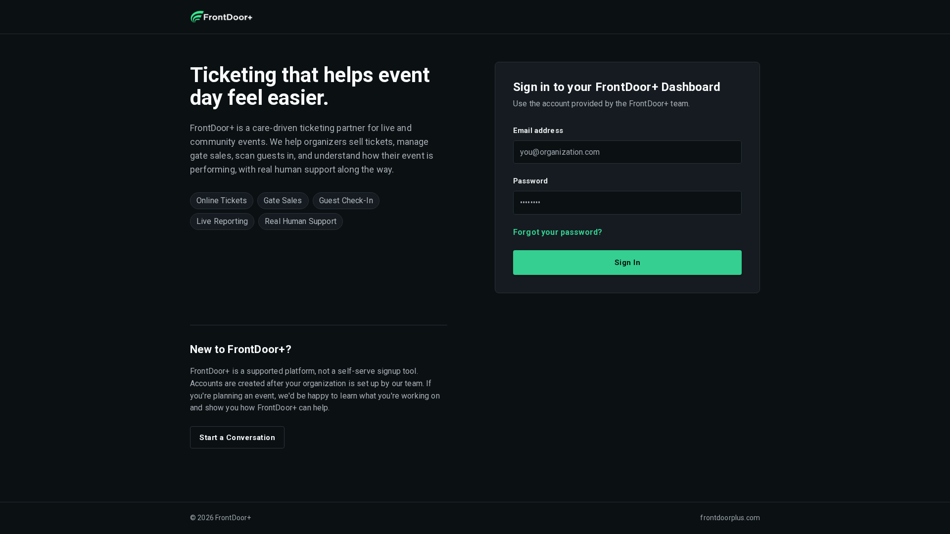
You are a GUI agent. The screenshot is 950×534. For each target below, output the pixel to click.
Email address (538, 130)
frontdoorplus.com (730, 518)
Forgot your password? (557, 232)
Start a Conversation (237, 437)
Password (530, 181)
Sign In (627, 262)
